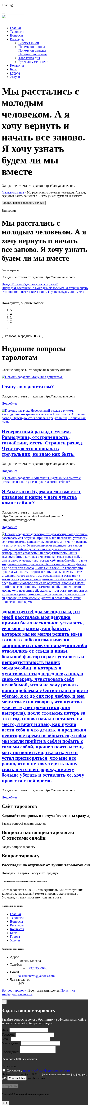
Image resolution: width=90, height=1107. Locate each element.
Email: (6, 1039)
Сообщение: (10, 1052)
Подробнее (9, 403)
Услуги (15, 76)
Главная (15, 28)
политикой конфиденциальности (46, 1070)
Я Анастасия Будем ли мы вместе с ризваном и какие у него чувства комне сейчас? (41, 497)
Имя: (5, 1030)
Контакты (17, 65)
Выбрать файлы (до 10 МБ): (21, 1074)
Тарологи (17, 31)
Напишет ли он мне (32, 54)
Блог (13, 69)
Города (15, 73)
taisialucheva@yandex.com (36, 976)
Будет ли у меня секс (33, 61)
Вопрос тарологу (14, 990)
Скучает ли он (28, 43)
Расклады (17, 39)
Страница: (9, 1066)
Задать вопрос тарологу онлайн (23, 202)
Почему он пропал (31, 46)
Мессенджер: (11, 1043)
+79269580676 (37, 968)
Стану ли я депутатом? (28, 386)
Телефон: (8, 1034)
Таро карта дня (29, 58)
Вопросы (16, 35)
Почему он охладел (32, 50)
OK (5, 1103)
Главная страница (13, 192)
